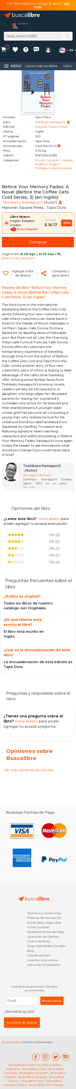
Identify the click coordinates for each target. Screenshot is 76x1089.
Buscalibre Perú (32, 1081)
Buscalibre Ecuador (34, 1073)
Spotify (66, 1057)
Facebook (36, 1057)
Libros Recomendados (43, 964)
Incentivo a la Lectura (42, 960)
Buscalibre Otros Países (46, 1084)
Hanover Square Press (51, 126)
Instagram (46, 1057)
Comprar (38, 242)
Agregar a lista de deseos (22, 273)
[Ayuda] (25, 50)
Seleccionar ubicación (18, 258)
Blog (30, 950)
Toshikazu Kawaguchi (50, 122)
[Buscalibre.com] (22, 15)
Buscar (68, 36)
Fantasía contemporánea (53, 168)
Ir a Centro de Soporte (22, 1022)
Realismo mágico (47, 164)
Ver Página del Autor (37, 475)
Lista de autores (38, 955)
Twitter (56, 1057)
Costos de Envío (38, 941)
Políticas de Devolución (44, 917)
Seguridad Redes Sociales (46, 946)
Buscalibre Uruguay (32, 1077)
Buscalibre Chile (34, 1069)
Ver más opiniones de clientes (29, 770)
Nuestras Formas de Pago (45, 931)
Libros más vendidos (41, 66)
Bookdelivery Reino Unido (27, 1065)
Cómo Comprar (38, 927)
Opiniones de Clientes (43, 936)
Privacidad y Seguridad (44, 922)
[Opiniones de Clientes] (36, 50)
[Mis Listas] (15, 50)
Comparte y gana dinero (60, 273)
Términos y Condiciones (44, 913)
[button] (58, 146)
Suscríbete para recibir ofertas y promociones (34, 988)
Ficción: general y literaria (54, 160)
